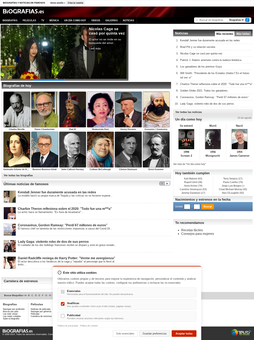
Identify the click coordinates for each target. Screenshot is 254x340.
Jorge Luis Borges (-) (233, 185)
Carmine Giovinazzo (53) (193, 189)
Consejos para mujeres (197, 233)
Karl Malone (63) (193, 178)
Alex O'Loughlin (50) (233, 193)
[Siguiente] (167, 184)
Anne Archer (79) (193, 185)
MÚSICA (54, 20)
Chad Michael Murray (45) (233, 189)
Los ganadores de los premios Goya (201, 66)
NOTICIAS (128, 20)
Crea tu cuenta (75, 3)
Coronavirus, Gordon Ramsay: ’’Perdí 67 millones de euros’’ (62, 225)
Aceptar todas (184, 333)
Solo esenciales (125, 333)
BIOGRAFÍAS (10, 20)
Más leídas (243, 33)
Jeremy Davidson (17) (193, 193)
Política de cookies (89, 326)
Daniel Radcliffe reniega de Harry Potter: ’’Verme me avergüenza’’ (66, 258)
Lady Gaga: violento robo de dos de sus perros (53, 241)
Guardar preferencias (155, 333)
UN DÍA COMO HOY (75, 20)
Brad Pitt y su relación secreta (197, 46)
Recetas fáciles (192, 230)
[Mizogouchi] (213, 139)
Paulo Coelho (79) (233, 182)
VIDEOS (95, 20)
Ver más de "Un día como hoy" (189, 164)
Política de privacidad (68, 326)
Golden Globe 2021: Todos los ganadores (204, 90)
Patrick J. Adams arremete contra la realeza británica (210, 60)
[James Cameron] (239, 139)
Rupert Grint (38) (193, 182)
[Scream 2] (186, 139)
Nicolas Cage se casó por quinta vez (201, 53)
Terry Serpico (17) (232, 178)
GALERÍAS (111, 20)
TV (42, 20)
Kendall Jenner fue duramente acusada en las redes (57, 192)
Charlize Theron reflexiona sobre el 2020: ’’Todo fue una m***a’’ (65, 208)
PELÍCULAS (29, 20)
